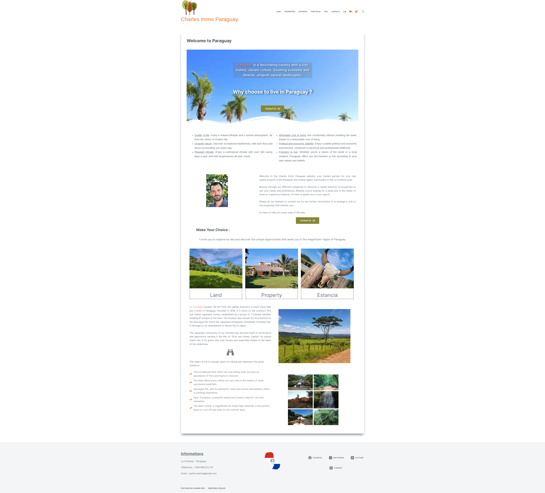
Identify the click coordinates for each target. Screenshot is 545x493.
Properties (290, 12)
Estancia (303, 12)
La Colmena (195, 306)
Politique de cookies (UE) (193, 488)
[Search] (363, 12)
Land (278, 12)
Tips (326, 12)
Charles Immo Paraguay (209, 19)
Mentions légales (216, 488)
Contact (335, 12)
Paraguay (245, 65)
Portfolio (315, 12)
